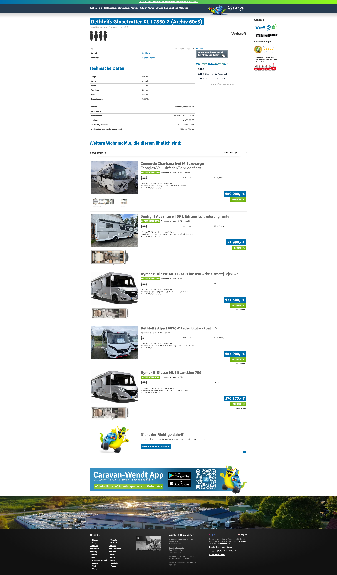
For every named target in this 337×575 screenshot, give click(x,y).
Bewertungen (268, 52)
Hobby (94, 552)
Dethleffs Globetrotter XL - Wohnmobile (213, 74)
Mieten (151, 8)
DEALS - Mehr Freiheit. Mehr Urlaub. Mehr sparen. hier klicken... (168, 2)
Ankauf (143, 8)
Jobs (217, 547)
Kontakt (212, 547)
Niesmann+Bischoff (99, 560)
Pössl (113, 560)
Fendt (113, 546)
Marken (134, 8)
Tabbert (114, 566)
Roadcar (95, 563)
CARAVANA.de (224, 543)
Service (159, 8)
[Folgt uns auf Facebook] (213, 535)
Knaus (94, 554)
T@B (94, 566)
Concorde (95, 543)
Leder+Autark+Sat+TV (179, 328)
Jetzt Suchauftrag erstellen (156, 446)
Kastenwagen (110, 8)
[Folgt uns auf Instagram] (210, 535)
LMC (94, 557)
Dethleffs (146, 53)
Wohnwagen (124, 8)
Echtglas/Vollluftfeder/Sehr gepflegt (172, 165)
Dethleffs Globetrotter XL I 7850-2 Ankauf (213, 79)
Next (113, 557)
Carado (114, 540)
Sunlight (114, 563)
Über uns (183, 8)
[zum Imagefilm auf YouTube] (149, 550)
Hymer (113, 552)
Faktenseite (233, 551)
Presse (222, 547)
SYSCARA (242, 541)
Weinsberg (96, 569)
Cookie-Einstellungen (217, 555)
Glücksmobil (116, 549)
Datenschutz (222, 551)
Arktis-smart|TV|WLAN (190, 274)
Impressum (213, 551)
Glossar (229, 547)
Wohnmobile (96, 8)
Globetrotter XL (148, 58)
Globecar (95, 549)
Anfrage (199, 48)
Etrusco (95, 546)
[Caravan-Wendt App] (168, 494)
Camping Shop (171, 8)
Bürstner (95, 540)
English (244, 535)
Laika (113, 554)
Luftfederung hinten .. (187, 216)
